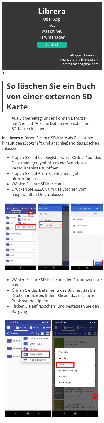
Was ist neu (52, 31)
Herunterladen (51, 37)
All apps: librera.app (84, 55)
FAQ (51, 25)
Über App (52, 19)
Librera (52, 11)
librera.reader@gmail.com (79, 64)
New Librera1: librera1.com (79, 59)
